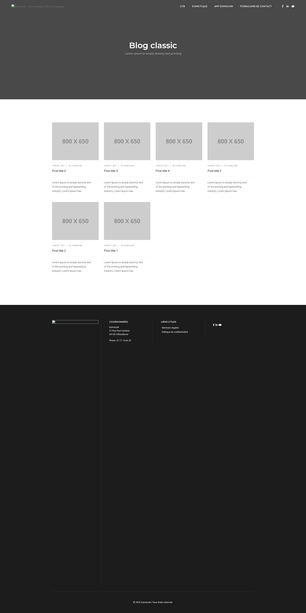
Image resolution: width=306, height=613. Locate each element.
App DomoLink (223, 6)
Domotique (199, 6)
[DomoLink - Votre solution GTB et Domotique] (38, 6)
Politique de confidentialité (175, 332)
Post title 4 (162, 171)
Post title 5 (111, 171)
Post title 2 (59, 250)
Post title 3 (214, 171)
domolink (77, 166)
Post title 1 (111, 250)
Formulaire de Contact (256, 6)
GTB (182, 6)
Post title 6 (59, 171)
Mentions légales (170, 328)
